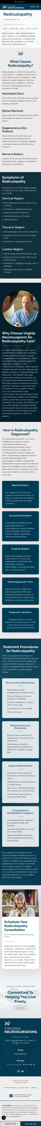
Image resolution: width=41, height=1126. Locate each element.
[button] (4, 1118)
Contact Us (20, 1008)
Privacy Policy (24, 1087)
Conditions (13, 28)
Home (5, 28)
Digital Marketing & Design (23, 1095)
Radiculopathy (32, 28)
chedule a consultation (26, 949)
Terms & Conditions (10, 1087)
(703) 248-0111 (16, 1116)
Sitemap (34, 1087)
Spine (22, 28)
